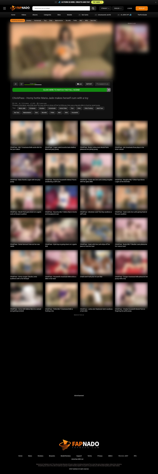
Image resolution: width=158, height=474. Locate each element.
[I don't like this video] (21, 84)
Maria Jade (22, 108)
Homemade (37, 20)
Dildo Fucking (89, 108)
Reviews (40, 456)
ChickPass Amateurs (18, 20)
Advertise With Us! (77, 459)
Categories (47, 15)
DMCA (110, 456)
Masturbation (59, 20)
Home (13, 15)
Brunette (68, 20)
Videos (23, 15)
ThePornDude (142, 15)
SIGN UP (142, 8)
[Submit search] (93, 8)
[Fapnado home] (79, 450)
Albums (35, 15)
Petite (75, 20)
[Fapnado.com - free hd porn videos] (20, 8)
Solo (36, 112)
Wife (86, 20)
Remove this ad (79, 315)
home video (63, 108)
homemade (52, 108)
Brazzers (52, 456)
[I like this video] (15, 84)
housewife (75, 112)
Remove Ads (132, 23)
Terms (90, 456)
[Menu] (4, 8)
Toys (45, 20)
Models (69, 15)
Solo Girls (93, 20)
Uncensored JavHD (103, 15)
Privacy (99, 456)
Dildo (50, 20)
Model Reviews (66, 456)
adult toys (100, 108)
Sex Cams (83, 15)
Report (89, 84)
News (30, 456)
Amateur (28, 20)
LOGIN (129, 8)
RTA (135, 456)
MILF (81, 20)
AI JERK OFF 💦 (124, 15)
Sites (59, 15)
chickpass (32, 108)
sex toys (16, 112)
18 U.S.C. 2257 (123, 456)
